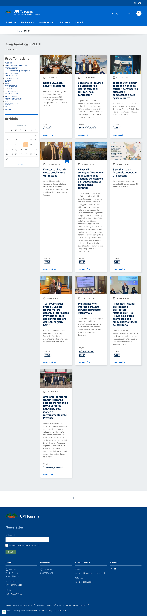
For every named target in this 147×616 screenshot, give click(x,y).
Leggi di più (48, 135)
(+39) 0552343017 (14, 585)
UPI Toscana (26, 11)
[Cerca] (138, 13)
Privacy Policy (47, 610)
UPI (135, 2)
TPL (6, 106)
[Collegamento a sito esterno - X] (115, 569)
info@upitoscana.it (83, 581)
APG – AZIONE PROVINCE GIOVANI (16, 65)
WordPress (28, 605)
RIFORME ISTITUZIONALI (13, 99)
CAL (139, 2)
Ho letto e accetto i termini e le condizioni (22, 545)
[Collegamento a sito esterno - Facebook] (112, 13)
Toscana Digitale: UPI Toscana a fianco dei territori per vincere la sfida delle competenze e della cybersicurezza (126, 90)
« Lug (20, 164)
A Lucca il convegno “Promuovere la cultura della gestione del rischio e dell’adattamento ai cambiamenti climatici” (90, 178)
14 (26, 144)
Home (19, 30)
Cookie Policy (61, 610)
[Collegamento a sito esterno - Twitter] (117, 13)
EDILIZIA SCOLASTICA (12, 78)
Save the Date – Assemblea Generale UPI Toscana (125, 172)
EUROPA (8, 81)
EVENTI (7, 83)
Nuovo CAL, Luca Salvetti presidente (54, 84)
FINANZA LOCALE (11, 86)
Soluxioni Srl (33, 610)
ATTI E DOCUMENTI (11, 68)
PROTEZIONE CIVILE (11, 96)
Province (64, 22)
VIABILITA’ (8, 109)
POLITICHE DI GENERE (12, 91)
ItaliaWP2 (50, 605)
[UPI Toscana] (8, 11)
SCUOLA (8, 101)
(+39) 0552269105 (14, 593)
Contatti (79, 22)
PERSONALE (9, 88)
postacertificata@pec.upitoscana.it (90, 573)
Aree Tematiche (46, 22)
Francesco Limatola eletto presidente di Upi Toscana (54, 172)
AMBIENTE (8, 63)
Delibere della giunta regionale (20, 70)
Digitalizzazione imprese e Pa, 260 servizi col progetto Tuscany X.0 (89, 308)
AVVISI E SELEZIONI (11, 73)
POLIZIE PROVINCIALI (12, 94)
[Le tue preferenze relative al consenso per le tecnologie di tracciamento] (4, 612)
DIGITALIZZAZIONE (11, 76)
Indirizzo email (10, 535)
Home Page (11, 22)
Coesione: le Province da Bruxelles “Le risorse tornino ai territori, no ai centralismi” (90, 89)
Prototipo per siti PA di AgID (76, 605)
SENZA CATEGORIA (11, 104)
